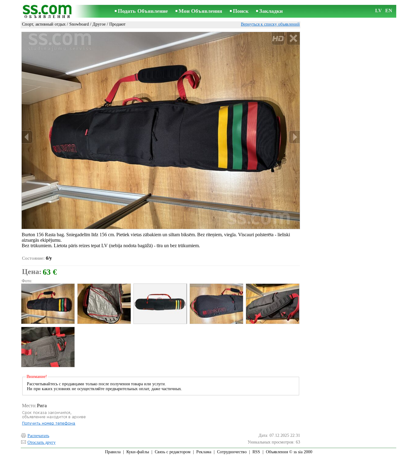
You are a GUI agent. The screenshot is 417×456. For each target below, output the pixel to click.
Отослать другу (41, 442)
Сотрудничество (232, 452)
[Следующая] (294, 137)
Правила (113, 452)
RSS (256, 452)
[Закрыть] (293, 38)
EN (388, 10)
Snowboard (79, 24)
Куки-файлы (137, 452)
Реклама (203, 452)
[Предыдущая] (27, 137)
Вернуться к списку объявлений (270, 24)
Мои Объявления (200, 11)
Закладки (271, 11)
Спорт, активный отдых (44, 24)
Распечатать (38, 435)
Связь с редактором (172, 452)
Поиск (240, 11)
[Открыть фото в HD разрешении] (160, 130)
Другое (99, 24)
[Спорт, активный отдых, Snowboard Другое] (47, 303)
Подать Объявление (143, 11)
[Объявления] (48, 11)
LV (378, 10)
